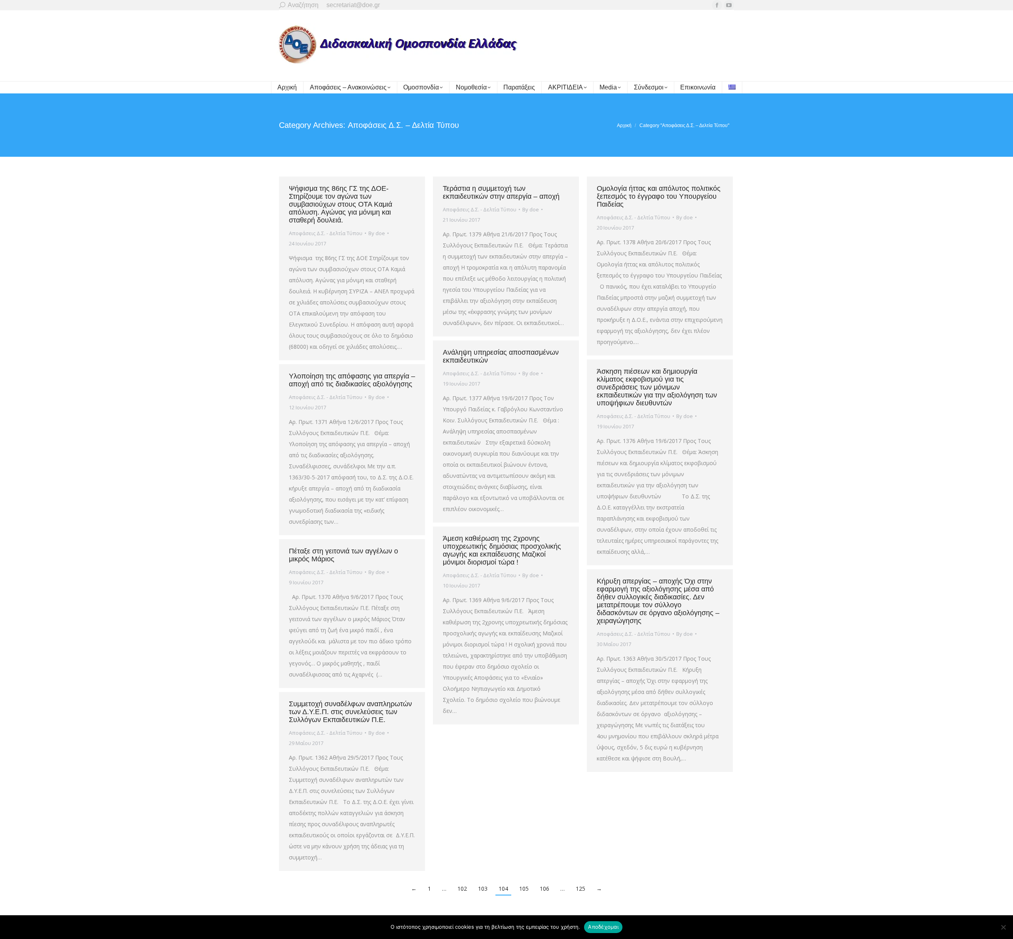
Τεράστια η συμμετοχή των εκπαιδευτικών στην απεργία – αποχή (501, 192)
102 (462, 888)
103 (483, 888)
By (376, 233)
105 (524, 888)
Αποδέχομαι (603, 927)
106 (544, 888)
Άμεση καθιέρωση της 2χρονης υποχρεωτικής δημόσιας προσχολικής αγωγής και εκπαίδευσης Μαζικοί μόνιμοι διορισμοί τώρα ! (502, 550)
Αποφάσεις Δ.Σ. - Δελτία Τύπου (325, 233)
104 (503, 888)
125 (580, 888)
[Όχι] (1003, 927)
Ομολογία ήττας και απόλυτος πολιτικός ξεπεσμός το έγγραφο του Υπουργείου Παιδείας (659, 196)
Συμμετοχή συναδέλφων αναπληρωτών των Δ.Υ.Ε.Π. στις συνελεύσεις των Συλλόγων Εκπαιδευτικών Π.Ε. (350, 712)
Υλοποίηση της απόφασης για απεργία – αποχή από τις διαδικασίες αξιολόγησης (352, 380)
